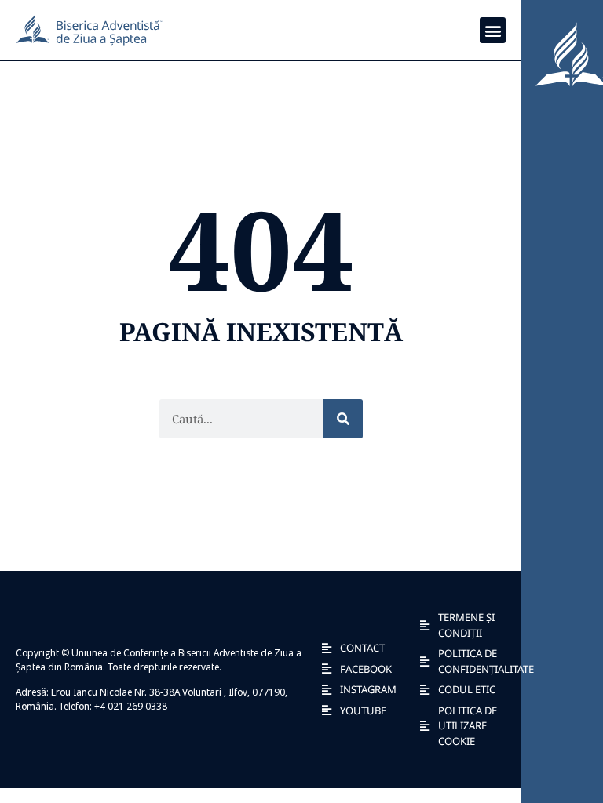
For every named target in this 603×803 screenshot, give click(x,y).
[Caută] (343, 418)
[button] (493, 30)
